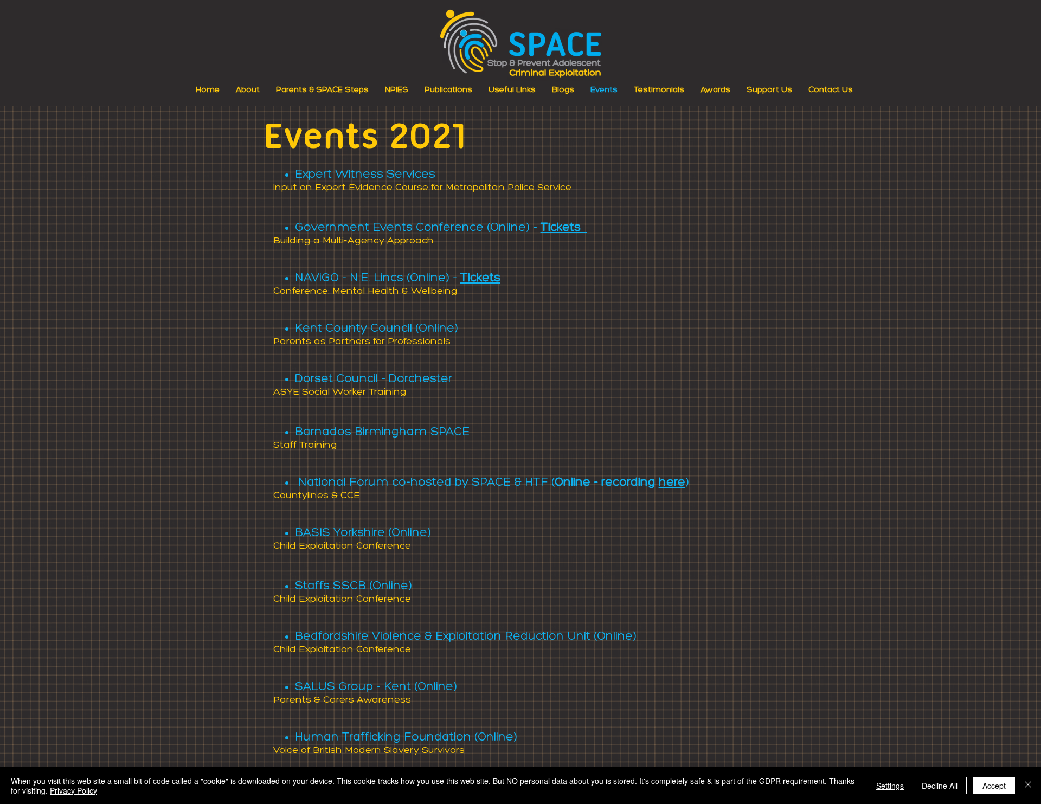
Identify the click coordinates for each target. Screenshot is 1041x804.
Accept (994, 785)
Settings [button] (890, 785)
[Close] (1027, 785)
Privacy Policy (73, 790)
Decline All (940, 785)
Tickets (564, 228)
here (672, 483)
